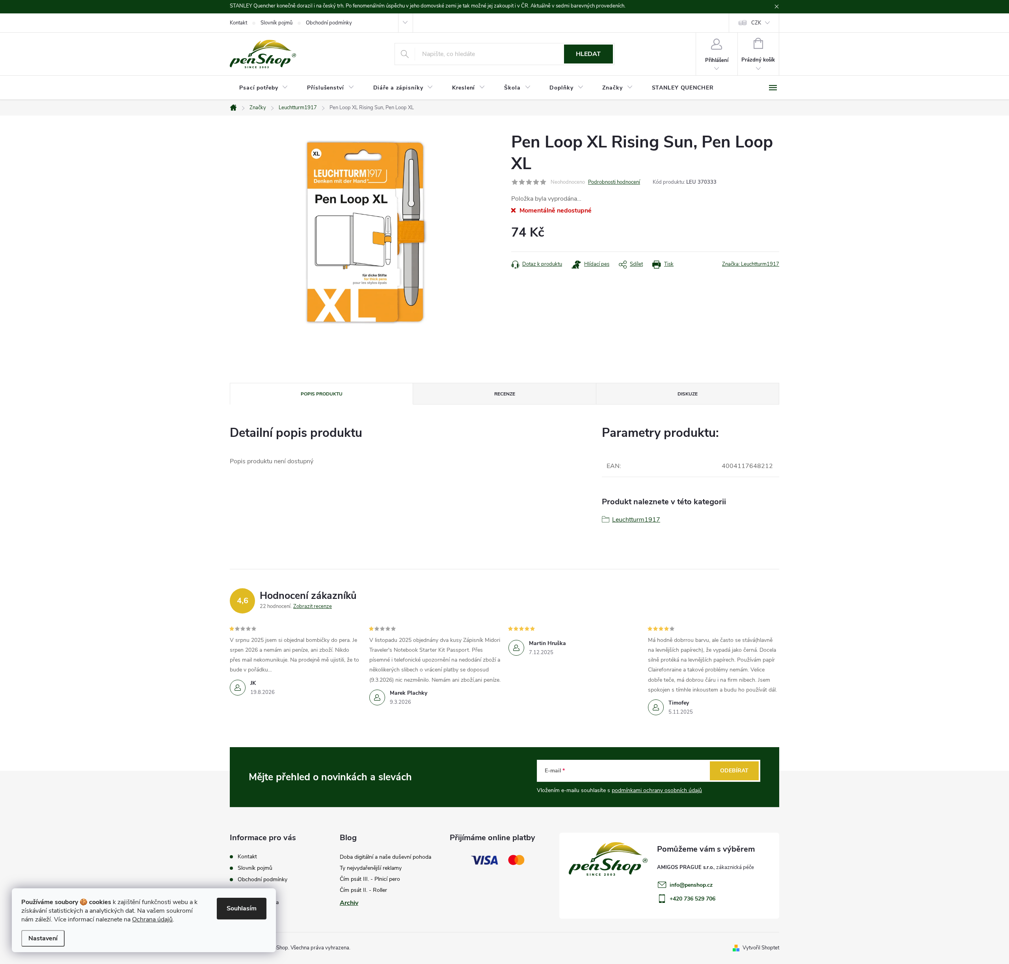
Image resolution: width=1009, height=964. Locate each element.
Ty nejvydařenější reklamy (371, 868)
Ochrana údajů (152, 919)
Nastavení (43, 938)
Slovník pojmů (276, 22)
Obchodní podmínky (329, 22)
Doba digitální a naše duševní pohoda (385, 857)
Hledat (588, 54)
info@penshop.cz (691, 885)
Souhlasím (242, 908)
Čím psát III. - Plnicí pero (370, 879)
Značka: (750, 264)
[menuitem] (264, 88)
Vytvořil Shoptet (761, 947)
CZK (756, 22)
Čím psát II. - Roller (363, 890)
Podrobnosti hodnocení (614, 182)
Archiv (349, 903)
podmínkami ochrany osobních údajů (657, 790)
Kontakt (238, 22)
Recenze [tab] (504, 394)
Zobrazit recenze (312, 606)
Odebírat (734, 770)
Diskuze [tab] (688, 394)
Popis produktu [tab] (322, 394)
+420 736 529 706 (692, 898)
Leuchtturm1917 (636, 519)
